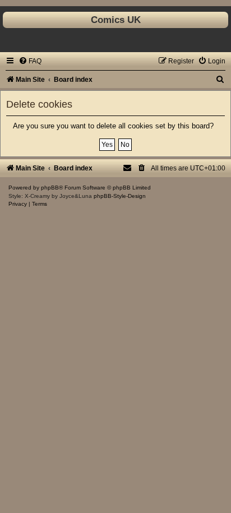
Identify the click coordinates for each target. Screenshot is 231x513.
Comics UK (116, 20)
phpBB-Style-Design (120, 196)
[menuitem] (30, 61)
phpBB (50, 187)
